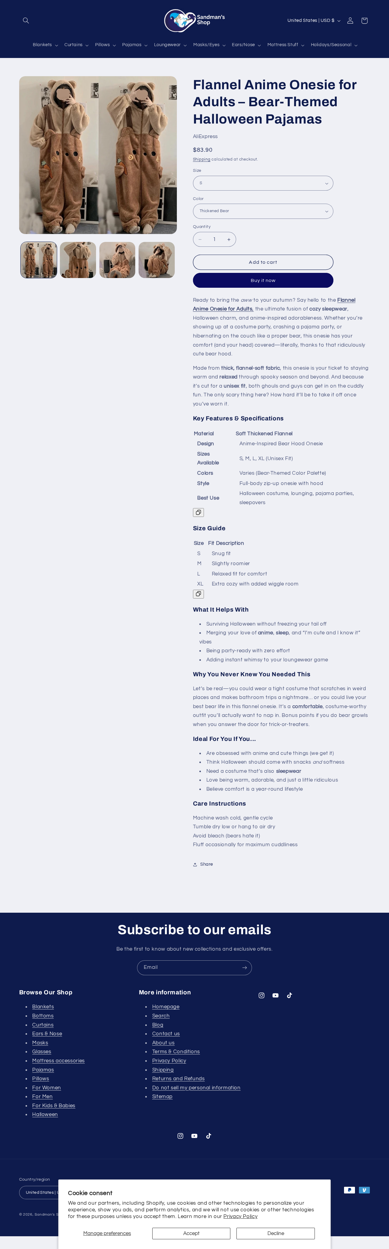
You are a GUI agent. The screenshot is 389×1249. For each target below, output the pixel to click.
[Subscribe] (245, 967)
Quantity (202, 227)
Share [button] (206, 864)
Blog (158, 1025)
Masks (40, 1043)
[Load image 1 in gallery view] (39, 260)
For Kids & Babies (53, 1105)
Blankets (43, 1007)
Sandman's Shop (50, 1214)
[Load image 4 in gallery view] (157, 260)
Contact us (166, 1034)
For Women (46, 1088)
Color (198, 199)
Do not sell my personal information (196, 1088)
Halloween (45, 1114)
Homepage (166, 1007)
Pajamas (43, 1070)
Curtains (42, 1025)
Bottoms (42, 1016)
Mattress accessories (58, 1061)
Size (197, 171)
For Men (42, 1096)
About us (163, 1043)
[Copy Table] (198, 512)
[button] (26, 21)
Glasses (41, 1051)
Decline (275, 1233)
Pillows (40, 1078)
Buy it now (263, 280)
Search (161, 1016)
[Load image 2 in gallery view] (78, 260)
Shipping (202, 159)
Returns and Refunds (178, 1078)
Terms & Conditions (176, 1051)
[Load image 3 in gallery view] (117, 260)
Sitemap (162, 1096)
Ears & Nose (47, 1034)
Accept (191, 1233)
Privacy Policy (240, 1216)
